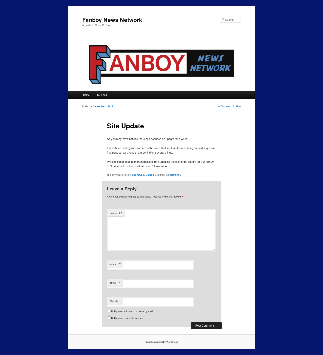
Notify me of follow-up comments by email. (132, 311)
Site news (137, 174)
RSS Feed (101, 95)
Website (114, 301)
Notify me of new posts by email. (127, 317)
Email (115, 283)
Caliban (150, 174)
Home (86, 95)
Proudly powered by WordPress (161, 342)
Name (115, 264)
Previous (224, 106)
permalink (175, 174)
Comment (116, 213)
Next (237, 106)
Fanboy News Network (112, 20)
